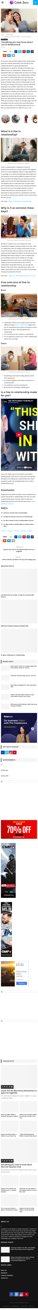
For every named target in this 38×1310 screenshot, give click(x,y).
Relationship (4, 39)
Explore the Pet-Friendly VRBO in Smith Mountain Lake (26, 1210)
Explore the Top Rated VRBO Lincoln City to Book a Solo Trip (28, 1116)
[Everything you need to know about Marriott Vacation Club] (19, 1151)
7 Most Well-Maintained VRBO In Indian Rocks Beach (28, 1135)
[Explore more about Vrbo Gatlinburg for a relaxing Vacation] (10, 1181)
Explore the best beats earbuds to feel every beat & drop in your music (22, 695)
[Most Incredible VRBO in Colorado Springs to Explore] (10, 1107)
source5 (29, 531)
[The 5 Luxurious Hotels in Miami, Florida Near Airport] (10, 1200)
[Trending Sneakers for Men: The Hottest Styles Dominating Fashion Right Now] (5, 1250)
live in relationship (22, 325)
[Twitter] (16, 1294)
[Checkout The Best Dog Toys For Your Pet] (5, 678)
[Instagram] (21, 1294)
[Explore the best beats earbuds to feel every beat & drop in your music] (5, 697)
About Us (3, 1270)
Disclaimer (4, 1273)
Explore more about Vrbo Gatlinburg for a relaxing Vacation (8, 1190)
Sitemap (31, 1306)
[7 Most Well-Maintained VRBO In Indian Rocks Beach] (28, 1126)
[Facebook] (12, 1294)
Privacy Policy (6, 1306)
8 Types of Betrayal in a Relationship (19, 201)
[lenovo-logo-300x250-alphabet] (1, 765)
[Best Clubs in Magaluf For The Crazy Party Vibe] (5, 687)
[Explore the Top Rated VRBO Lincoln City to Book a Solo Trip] (28, 1107)
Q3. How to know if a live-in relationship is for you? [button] (18, 520)
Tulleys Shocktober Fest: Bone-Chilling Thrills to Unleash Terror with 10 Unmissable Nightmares (22, 1258)
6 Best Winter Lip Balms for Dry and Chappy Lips (19, 559)
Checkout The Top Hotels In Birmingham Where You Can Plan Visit (28, 1190)
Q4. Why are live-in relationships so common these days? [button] (18, 525)
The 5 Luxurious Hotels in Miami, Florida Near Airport (9, 1209)
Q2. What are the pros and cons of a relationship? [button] (18, 516)
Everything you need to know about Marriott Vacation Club (16, 1166)
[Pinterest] (26, 1294)
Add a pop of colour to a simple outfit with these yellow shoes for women (23, 667)
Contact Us (4, 1278)
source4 (23, 531)
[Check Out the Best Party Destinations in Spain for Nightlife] (19, 1077)
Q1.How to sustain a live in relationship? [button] (15, 513)
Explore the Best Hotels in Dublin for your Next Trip (9, 1135)
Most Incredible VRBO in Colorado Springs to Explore (9, 1115)
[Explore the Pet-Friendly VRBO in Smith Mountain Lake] (28, 1200)
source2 (9, 531)
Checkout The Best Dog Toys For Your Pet (23, 675)
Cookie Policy (24, 1306)
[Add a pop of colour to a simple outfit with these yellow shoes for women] (5, 668)
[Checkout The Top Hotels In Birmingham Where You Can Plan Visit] (28, 1181)
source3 (16, 531)
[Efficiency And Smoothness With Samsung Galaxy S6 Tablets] (5, 706)
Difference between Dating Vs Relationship (14, 626)
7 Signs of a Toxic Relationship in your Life (21, 276)
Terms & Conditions (7, 1275)
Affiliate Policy (15, 1306)
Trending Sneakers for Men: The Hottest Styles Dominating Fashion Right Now (23, 1248)
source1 (3, 531)
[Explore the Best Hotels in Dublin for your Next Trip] (10, 1126)
